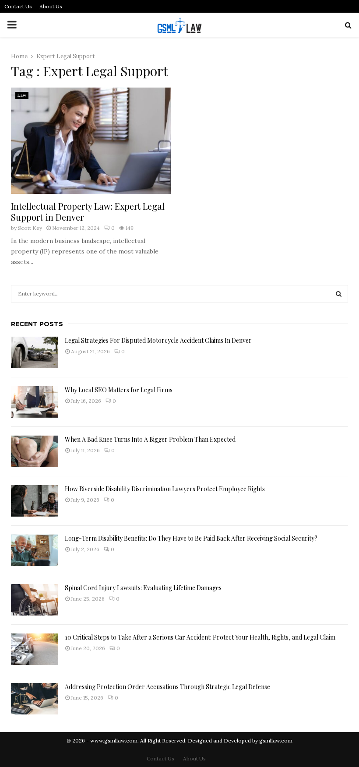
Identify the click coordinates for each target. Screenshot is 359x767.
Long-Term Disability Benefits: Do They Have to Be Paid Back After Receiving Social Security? (191, 538)
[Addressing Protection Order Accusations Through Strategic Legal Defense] (34, 698)
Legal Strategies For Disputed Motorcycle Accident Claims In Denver (158, 340)
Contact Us (18, 6)
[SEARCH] (338, 294)
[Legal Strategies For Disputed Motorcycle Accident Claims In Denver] (34, 352)
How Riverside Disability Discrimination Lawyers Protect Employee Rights (165, 489)
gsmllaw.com (275, 740)
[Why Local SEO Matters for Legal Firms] (34, 402)
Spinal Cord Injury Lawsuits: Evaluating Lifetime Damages (143, 588)
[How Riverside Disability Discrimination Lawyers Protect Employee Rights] (34, 501)
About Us (50, 6)
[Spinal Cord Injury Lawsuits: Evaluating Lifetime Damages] (34, 600)
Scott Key (30, 228)
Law (22, 95)
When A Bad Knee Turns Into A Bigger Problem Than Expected (150, 439)
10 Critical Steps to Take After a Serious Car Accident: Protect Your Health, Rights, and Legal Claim (200, 637)
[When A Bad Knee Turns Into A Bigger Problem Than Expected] (34, 451)
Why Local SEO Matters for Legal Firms (118, 390)
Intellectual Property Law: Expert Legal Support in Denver (88, 211)
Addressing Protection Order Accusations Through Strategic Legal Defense (167, 687)
